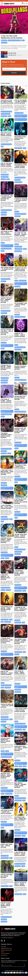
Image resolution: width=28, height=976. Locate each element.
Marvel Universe (18, 182)
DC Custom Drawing (5, 114)
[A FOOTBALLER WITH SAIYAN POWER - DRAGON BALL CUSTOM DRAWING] (20, 491)
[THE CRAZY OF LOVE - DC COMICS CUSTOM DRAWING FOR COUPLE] (7, 92)
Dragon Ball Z (18, 622)
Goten (24, 766)
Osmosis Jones (18, 800)
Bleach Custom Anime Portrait (5, 245)
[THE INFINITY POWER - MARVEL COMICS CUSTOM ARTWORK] (20, 156)
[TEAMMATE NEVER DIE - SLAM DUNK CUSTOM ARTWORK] (7, 696)
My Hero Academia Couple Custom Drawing (20, 116)
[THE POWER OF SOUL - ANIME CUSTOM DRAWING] (20, 128)
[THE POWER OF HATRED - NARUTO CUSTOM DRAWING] (7, 391)
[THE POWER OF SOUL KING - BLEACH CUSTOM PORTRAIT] (7, 223)
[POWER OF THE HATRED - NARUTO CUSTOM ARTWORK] (20, 325)
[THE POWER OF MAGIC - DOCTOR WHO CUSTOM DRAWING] (7, 802)
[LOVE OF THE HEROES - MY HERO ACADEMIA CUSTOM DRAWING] (20, 92)
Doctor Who (3, 821)
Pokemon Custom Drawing (20, 380)
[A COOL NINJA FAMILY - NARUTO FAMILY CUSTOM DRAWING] (20, 700)
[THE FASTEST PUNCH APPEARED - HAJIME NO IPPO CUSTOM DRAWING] (20, 631)
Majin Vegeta (17, 692)
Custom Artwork (18, 246)
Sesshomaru (17, 216)
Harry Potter (3, 651)
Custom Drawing (18, 148)
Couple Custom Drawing (6, 111)
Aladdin (16, 244)
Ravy (2, 521)
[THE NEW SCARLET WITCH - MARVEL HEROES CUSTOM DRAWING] (7, 894)
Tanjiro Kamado (9, 793)
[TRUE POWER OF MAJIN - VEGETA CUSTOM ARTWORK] (20, 663)
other (23, 40)
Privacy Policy (4, 955)
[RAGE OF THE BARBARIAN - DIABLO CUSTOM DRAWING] (7, 663)
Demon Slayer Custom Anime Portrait (5, 791)
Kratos (2, 348)
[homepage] (8, 3)
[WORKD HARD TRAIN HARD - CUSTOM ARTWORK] (7, 836)
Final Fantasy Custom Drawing (5, 488)
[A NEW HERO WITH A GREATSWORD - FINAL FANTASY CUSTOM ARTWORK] (7, 462)
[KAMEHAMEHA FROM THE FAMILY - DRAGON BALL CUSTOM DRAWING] (20, 738)
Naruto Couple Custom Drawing (20, 283)
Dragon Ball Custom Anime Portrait (20, 833)
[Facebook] (4, 940)
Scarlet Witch (4, 921)
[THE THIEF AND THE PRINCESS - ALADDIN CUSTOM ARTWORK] (20, 224)
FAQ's (2, 951)
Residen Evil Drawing (5, 310)
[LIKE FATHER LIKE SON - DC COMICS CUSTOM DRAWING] (7, 259)
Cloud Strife (3, 483)
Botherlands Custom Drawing (14, 40)
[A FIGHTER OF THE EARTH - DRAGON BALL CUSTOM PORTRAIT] (20, 599)
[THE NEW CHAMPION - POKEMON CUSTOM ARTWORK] (20, 358)
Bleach (2, 242)
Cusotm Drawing (4, 378)
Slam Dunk (3, 721)
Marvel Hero (17, 180)
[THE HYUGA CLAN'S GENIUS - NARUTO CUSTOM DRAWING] (7, 124)
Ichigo (2, 251)
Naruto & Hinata (22, 280)
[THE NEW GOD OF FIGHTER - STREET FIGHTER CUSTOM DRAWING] (7, 357)
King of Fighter (4, 380)
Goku (16, 482)
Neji (2, 146)
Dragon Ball (17, 476)
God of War (3, 342)
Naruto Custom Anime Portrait (6, 411)
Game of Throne (4, 177)
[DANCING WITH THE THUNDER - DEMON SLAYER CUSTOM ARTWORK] (20, 420)
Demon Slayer (18, 442)
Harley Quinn (4, 116)
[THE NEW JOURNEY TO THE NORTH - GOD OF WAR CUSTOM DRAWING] (7, 321)
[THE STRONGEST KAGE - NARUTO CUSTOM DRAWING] (20, 295)
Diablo (2, 683)
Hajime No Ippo (18, 652)
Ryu (2, 621)
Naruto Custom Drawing (6, 144)
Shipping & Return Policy (6, 948)
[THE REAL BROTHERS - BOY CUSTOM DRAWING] (7, 866)
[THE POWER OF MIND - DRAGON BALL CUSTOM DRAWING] (20, 457)
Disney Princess (18, 251)
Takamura (17, 654)
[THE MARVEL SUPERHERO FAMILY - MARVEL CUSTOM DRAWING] (7, 425)
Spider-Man (3, 214)
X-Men (9, 453)
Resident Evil (4, 313)
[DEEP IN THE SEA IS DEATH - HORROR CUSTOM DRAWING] (20, 874)
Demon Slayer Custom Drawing (19, 445)
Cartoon (16, 795)
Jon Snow (3, 179)
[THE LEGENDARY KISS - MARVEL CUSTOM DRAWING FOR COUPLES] (7, 187)
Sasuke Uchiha (18, 349)
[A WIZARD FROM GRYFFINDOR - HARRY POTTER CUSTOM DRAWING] (7, 630)
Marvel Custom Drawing (20, 177)
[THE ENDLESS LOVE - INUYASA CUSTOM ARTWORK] (20, 388)
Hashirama (17, 314)
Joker (9, 116)
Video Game (4, 42)
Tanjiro (2, 558)
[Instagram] (2, 940)
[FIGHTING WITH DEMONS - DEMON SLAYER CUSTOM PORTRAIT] (7, 765)
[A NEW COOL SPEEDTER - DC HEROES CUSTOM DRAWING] (7, 566)
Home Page (3, 946)
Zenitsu (16, 448)
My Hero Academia (19, 113)
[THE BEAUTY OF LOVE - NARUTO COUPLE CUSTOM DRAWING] (20, 259)
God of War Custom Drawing (5, 345)
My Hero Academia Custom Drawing (20, 119)
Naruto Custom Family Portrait (19, 726)
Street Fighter (4, 382)
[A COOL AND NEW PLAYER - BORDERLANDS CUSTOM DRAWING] (14, 20)
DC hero (3, 590)
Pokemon (17, 377)
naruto (16, 280)
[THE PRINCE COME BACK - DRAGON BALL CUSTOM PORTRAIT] (20, 809)
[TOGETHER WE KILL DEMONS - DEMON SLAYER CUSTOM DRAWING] (7, 530)
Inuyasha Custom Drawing (20, 214)
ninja (24, 729)
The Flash (8, 590)
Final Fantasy (4, 485)
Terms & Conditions (5, 953)
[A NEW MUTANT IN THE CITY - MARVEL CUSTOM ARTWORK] (20, 844)
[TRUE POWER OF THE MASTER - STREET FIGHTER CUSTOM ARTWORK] (7, 598)
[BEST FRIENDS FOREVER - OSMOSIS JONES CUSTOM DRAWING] (20, 775)
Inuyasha (17, 211)
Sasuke (2, 416)
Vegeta (23, 835)
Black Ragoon (4, 516)
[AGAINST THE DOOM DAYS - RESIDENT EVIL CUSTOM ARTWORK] (7, 290)
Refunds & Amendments (6, 950)
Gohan (16, 766)
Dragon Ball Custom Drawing (19, 479)
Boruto (2, 751)
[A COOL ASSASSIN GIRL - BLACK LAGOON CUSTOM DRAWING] (7, 497)
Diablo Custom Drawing (6, 685)
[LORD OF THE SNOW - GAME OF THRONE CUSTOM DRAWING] (7, 155)
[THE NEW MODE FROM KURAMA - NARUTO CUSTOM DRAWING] (20, 526)
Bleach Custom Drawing (6, 248)
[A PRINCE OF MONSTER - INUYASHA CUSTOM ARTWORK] (20, 190)
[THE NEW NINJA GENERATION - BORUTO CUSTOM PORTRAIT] (7, 730)
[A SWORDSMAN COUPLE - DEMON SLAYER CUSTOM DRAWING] (20, 562)
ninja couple (17, 286)
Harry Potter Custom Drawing (5, 654)
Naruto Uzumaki (18, 551)
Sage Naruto (17, 554)
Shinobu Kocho (18, 590)
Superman (3, 281)
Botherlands (4, 40)
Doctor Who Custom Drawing (5, 824)
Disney (24, 249)
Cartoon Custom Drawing (20, 798)
